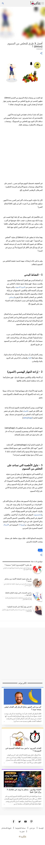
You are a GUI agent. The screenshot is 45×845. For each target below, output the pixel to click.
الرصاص (12, 297)
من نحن (32, 828)
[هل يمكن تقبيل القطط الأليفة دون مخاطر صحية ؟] (37, 582)
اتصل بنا (22, 831)
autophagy (27, 418)
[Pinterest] (31, 821)
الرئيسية (41, 828)
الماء (29, 358)
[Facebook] (13, 821)
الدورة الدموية (20, 287)
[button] (41, 53)
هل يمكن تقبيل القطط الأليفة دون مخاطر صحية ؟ (18, 580)
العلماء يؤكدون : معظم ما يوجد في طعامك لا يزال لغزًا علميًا (24, 790)
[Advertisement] (22, 23)
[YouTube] (25, 821)
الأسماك (6, 525)
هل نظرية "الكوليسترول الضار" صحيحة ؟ (18, 565)
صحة (40, 550)
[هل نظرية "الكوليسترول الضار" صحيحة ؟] (37, 569)
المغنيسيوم (38, 515)
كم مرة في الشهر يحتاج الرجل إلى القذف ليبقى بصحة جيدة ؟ (22, 708)
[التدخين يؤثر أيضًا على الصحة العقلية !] (37, 610)
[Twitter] (19, 821)
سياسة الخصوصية (20, 828)
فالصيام (25, 411)
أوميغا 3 (21, 525)
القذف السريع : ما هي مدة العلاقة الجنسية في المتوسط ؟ (23, 749)
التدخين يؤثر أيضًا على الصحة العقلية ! (19, 607)
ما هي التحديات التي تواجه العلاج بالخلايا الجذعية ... (18, 594)
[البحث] (3, 3)
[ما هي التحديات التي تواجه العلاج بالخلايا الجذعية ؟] (37, 596)
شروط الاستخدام (6, 828)
